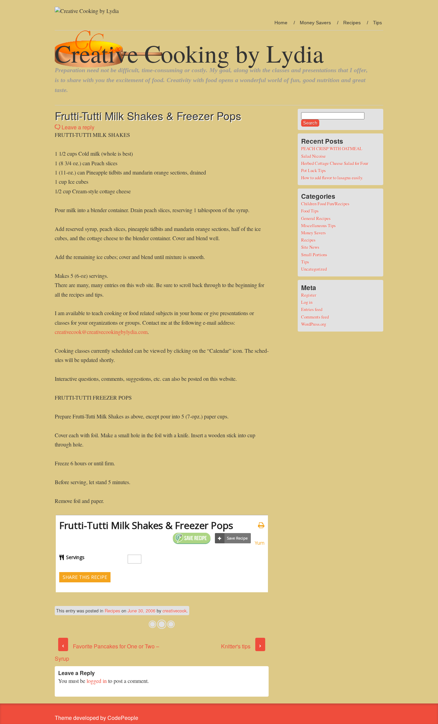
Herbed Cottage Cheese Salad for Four (334, 163)
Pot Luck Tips (313, 170)
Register (308, 295)
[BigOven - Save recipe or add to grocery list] (232, 538)
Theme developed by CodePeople (96, 718)
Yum (260, 543)
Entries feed (311, 309)
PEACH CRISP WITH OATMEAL (331, 148)
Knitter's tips (241, 646)
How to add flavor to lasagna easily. (332, 177)
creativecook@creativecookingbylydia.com (101, 331)
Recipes (352, 22)
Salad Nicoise (313, 156)
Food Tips (310, 211)
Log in (306, 302)
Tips (377, 22)
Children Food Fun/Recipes (325, 204)
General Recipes (316, 218)
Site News (310, 247)
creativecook (174, 610)
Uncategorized (314, 269)
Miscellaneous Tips (318, 225)
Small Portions (314, 254)
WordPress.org (313, 324)
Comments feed (315, 317)
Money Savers (315, 22)
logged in (97, 680)
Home (280, 22)
